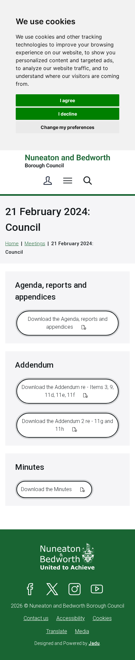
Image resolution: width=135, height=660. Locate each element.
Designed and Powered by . (67, 643)
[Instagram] (75, 589)
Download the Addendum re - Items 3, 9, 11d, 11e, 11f (68, 391)
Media (82, 631)
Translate (56, 631)
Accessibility (70, 618)
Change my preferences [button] (67, 127)
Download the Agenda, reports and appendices (67, 323)
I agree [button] (67, 100)
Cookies (102, 618)
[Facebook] (30, 589)
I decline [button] (67, 114)
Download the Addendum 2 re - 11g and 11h (67, 425)
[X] (52, 589)
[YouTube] (97, 589)
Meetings (35, 244)
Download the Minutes (47, 489)
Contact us (36, 618)
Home (12, 244)
